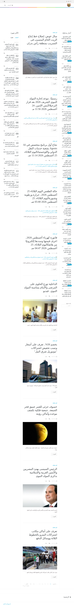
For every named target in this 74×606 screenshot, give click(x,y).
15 (33, 584)
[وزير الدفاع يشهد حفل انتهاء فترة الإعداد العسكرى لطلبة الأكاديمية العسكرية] (66, 39)
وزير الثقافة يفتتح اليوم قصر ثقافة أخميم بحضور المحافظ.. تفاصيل (66, 68)
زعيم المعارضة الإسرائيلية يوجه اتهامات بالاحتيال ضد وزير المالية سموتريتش (67, 273)
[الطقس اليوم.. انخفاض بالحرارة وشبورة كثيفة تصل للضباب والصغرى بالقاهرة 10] (66, 200)
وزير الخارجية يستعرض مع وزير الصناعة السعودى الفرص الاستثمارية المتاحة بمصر (10, 144)
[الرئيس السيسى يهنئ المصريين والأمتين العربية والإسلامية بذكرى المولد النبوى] (40, 495)
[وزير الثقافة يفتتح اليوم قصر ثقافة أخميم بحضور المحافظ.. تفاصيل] (66, 58)
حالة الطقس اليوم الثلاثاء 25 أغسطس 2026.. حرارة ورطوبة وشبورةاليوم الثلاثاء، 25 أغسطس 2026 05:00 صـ (11, 124)
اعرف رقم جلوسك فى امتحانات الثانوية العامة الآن (11, 134)
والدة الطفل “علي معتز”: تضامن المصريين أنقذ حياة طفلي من (67, 89)
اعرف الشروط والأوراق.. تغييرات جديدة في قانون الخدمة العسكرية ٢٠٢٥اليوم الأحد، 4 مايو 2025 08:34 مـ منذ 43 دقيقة (10, 173)
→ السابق (55, 584)
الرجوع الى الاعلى (7, 604)
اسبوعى (16, 37)
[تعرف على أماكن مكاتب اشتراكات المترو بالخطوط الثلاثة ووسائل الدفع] (40, 557)
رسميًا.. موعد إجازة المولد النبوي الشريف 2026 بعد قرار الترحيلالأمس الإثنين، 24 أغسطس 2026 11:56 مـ (11, 184)
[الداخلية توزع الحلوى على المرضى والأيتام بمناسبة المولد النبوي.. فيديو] (40, 310)
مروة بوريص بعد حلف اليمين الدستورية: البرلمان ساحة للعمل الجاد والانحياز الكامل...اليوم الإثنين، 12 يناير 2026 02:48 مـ (66, 116)
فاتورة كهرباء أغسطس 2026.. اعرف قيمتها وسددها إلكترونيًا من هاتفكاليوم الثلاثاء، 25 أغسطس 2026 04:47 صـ (11, 46)
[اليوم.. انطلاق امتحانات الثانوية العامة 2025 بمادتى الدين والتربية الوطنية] (66, 153)
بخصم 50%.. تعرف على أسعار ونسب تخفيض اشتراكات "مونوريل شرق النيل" (41, 348)
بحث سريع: (68, 303)
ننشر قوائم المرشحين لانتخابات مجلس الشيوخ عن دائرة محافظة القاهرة (11, 162)
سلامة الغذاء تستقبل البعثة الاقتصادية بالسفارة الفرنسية (10, 153)
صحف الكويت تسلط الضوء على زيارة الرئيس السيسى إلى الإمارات (66, 232)
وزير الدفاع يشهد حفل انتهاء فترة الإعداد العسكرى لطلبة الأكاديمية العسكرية (66, 49)
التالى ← (26, 584)
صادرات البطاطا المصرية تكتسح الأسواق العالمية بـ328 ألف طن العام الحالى (66, 293)
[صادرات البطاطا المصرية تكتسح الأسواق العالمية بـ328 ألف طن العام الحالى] (66, 283)
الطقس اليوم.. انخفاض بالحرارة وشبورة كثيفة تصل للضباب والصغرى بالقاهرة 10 (67, 212)
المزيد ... (54, 83)
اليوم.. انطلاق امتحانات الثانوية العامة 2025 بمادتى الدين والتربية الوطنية (66, 163)
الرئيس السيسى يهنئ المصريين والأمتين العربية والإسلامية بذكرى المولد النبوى (40, 472)
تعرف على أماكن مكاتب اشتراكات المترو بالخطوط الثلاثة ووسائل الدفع (43, 535)
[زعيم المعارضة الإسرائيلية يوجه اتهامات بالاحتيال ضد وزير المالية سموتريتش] (66, 261)
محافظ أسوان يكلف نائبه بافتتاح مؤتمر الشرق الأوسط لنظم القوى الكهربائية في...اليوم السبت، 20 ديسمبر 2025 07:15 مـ (66, 143)
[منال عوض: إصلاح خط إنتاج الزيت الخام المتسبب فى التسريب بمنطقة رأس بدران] (40, 62)
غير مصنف (55, 32)
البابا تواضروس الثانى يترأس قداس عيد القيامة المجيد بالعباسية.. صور (11, 69)
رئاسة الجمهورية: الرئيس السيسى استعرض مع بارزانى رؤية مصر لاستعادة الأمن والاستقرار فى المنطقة (66, 188)
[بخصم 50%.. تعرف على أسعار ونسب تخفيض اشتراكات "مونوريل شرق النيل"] (40, 371)
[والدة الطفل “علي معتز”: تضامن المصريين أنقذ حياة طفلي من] (66, 79)
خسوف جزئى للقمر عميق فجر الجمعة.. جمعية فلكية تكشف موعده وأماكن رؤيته (40, 410)
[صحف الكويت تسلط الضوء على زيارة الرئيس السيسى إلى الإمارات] (66, 222)
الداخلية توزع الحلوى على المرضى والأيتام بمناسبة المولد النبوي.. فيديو (40, 287)
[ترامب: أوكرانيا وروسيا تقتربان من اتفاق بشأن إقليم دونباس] (66, 241)
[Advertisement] (37, 18)
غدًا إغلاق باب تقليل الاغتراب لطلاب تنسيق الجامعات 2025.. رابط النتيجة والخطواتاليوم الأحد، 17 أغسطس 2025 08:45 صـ (11, 59)
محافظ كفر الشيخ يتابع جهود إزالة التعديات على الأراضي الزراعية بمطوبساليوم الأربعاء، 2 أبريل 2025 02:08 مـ (11, 93)
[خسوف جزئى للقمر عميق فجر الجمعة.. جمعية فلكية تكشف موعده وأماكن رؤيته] (40, 433)
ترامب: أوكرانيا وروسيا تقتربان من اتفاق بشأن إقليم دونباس (67, 251)
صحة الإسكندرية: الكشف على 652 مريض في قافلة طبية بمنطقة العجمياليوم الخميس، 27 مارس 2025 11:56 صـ (11, 104)
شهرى (12, 37)
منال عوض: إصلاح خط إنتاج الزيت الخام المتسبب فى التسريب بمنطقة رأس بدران (42, 40)
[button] (4, 1)
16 (30, 584)
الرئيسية (9, 5)
